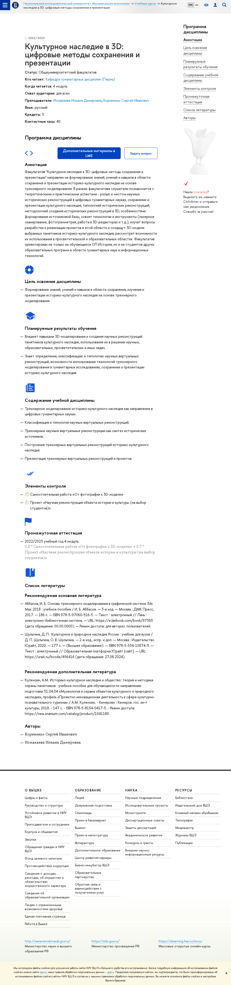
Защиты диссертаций (140, 827)
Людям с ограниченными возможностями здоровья (43, 907)
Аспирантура (84, 843)
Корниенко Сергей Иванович (126, 100)
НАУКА (131, 790)
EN (196, 5)
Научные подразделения (143, 797)
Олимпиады (83, 813)
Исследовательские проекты (146, 805)
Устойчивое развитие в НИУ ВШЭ (46, 815)
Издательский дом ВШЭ (192, 805)
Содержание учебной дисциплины (200, 77)
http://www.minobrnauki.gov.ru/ (47, 941)
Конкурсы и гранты (139, 843)
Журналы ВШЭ (185, 835)
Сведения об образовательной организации (47, 895)
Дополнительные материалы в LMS (89, 153)
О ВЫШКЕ (33, 790)
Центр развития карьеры (93, 858)
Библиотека (184, 797)
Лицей (79, 797)
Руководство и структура (44, 805)
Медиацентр (184, 827)
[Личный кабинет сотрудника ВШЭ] (215, 5)
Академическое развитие (143, 835)
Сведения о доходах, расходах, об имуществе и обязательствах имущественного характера (45, 879)
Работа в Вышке (36, 924)
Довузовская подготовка (93, 805)
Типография (184, 820)
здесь (43, 972)
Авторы (189, 117)
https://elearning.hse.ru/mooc (180, 941)
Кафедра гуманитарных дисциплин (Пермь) (80, 79)
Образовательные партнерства (88, 874)
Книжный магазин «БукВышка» (197, 813)
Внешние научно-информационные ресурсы (144, 852)
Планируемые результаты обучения (200, 64)
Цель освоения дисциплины (195, 50)
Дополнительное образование (97, 850)
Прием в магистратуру (91, 835)
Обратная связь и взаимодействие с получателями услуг (89, 888)
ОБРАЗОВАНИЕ (88, 790)
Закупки (30, 839)
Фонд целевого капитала (43, 858)
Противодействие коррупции (47, 866)
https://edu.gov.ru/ (106, 941)
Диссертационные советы (144, 820)
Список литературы (199, 109)
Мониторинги (135, 813)
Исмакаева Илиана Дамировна (77, 100)
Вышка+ (80, 827)
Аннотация (192, 39)
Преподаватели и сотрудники (47, 824)
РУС (191, 5)
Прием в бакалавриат (90, 820)
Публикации (184, 843)
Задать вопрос (141, 153)
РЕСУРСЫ (183, 790)
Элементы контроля (199, 88)
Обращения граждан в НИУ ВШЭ (45, 849)
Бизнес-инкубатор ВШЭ (92, 865)
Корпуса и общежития (41, 832)
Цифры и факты (36, 797)
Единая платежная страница (45, 916)
